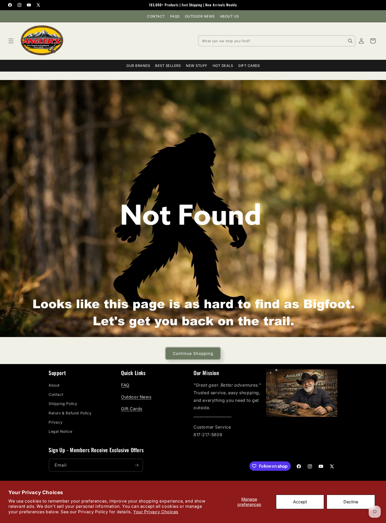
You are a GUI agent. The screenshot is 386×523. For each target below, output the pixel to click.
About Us (229, 16)
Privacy (55, 422)
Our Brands (138, 65)
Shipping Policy (63, 403)
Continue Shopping (193, 353)
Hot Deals (223, 65)
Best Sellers (168, 65)
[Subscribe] (136, 465)
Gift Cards (249, 65)
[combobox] (277, 41)
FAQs (175, 16)
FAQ (125, 385)
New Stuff (196, 65)
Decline (350, 501)
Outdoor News (200, 16)
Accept (300, 501)
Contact (156, 16)
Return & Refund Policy (70, 413)
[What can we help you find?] (350, 41)
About (54, 385)
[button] (11, 41)
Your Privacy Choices (155, 511)
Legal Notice (60, 431)
